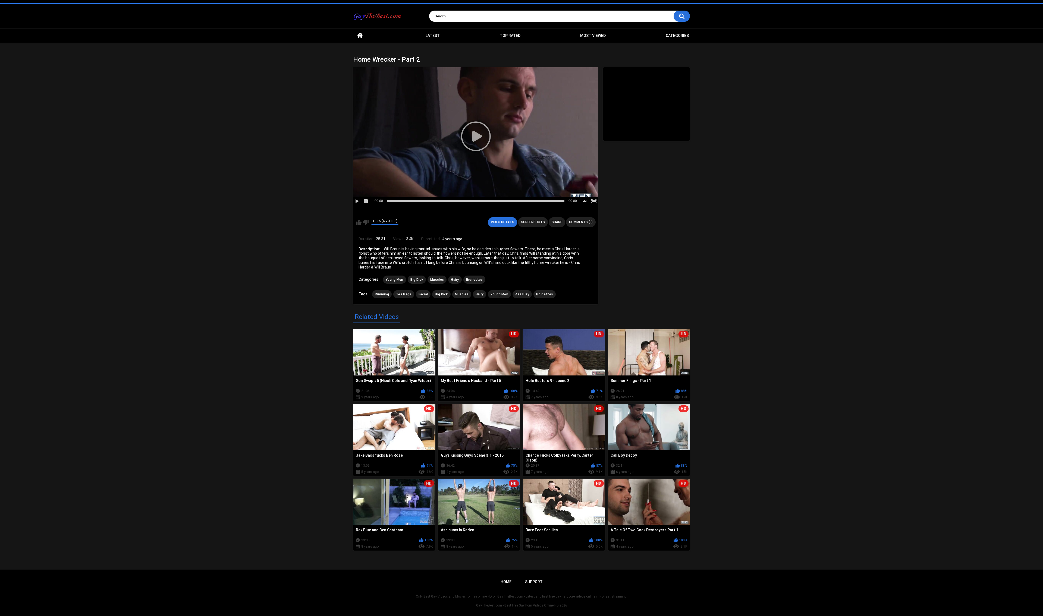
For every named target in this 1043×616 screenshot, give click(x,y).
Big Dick (416, 280)
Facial (423, 294)
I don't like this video (366, 222)
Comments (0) (581, 222)
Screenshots (533, 222)
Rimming (382, 294)
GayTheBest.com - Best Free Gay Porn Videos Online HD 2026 (521, 605)
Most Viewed (593, 35)
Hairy (455, 280)
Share (557, 222)
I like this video (359, 222)
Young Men (394, 280)
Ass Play (522, 294)
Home (360, 36)
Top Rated (510, 35)
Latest (433, 35)
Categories (677, 35)
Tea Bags (403, 294)
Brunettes (474, 280)
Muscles (437, 280)
